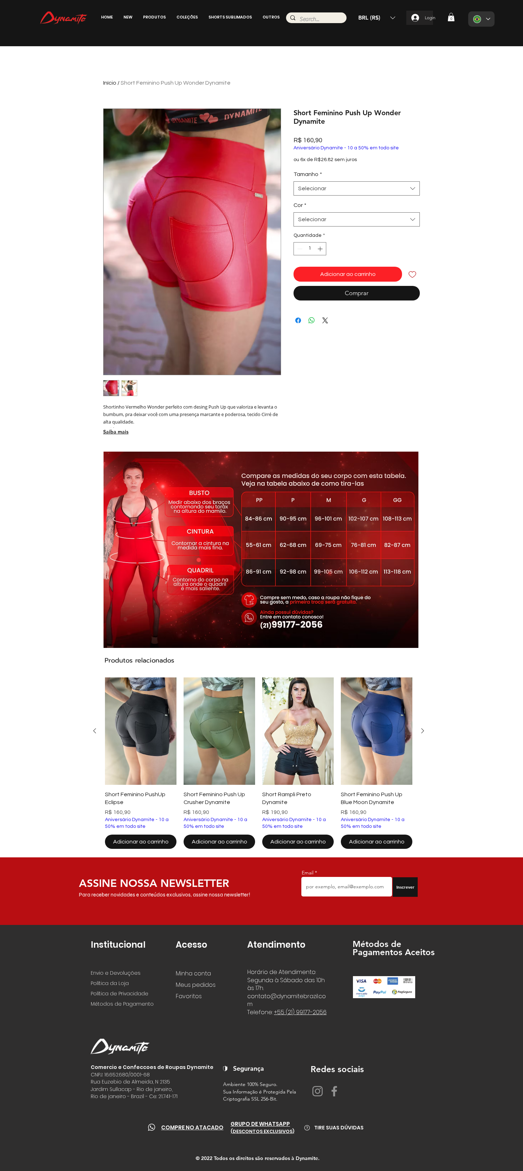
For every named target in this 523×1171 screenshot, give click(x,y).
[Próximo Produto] (422, 730)
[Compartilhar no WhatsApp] (311, 320)
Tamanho (308, 174)
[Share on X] (325, 320)
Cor (300, 205)
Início (109, 83)
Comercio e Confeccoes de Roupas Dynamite (152, 1067)
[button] (128, 17)
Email (308, 872)
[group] (258, 763)
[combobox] (357, 188)
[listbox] (377, 17)
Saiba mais (115, 432)
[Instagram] (317, 1091)
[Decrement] (299, 249)
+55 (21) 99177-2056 (300, 1012)
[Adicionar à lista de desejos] (412, 274)
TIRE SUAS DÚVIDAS (339, 1127)
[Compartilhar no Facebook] (298, 320)
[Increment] (320, 249)
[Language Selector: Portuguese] (481, 19)
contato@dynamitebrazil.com (286, 1000)
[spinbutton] (309, 249)
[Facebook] (334, 1091)
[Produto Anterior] (94, 730)
